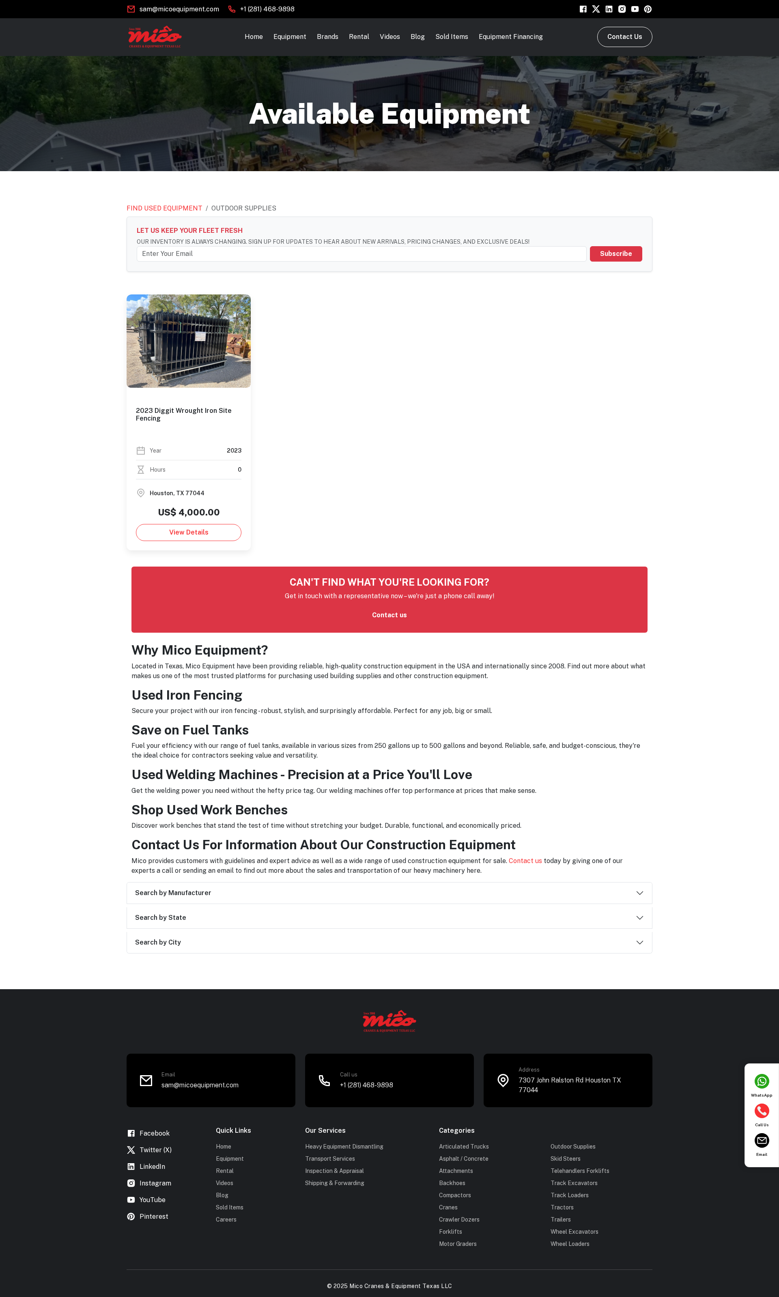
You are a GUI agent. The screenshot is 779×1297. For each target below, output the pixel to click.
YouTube (153, 1200)
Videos (390, 37)
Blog (418, 37)
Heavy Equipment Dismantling (344, 1146)
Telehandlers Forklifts (580, 1171)
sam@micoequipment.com (179, 9)
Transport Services (330, 1158)
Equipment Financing (511, 37)
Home (254, 37)
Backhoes (452, 1183)
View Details (189, 532)
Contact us (389, 615)
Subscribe (616, 254)
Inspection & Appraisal (334, 1171)
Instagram (155, 1183)
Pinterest (154, 1216)
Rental (359, 37)
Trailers (561, 1219)
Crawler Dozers (459, 1219)
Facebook (155, 1133)
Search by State (160, 917)
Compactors (455, 1195)
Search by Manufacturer (173, 893)
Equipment (289, 37)
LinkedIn (152, 1166)
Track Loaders (570, 1195)
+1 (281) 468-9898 (267, 9)
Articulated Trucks (464, 1146)
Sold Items (451, 37)
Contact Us (624, 37)
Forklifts (450, 1231)
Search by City (158, 942)
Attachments (456, 1171)
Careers (226, 1219)
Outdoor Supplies (573, 1146)
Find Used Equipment (164, 208)
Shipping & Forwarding (334, 1183)
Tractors (562, 1207)
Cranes (448, 1207)
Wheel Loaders (570, 1244)
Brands (327, 37)
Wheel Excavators (574, 1231)
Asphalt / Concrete (463, 1158)
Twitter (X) (156, 1150)
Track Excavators (574, 1183)
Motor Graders (458, 1244)
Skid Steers (566, 1158)
